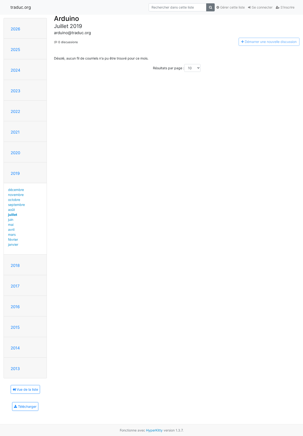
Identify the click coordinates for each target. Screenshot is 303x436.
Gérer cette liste (232, 7)
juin (10, 220)
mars (12, 234)
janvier (13, 244)
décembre (16, 190)
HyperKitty (154, 430)
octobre (14, 200)
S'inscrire (287, 7)
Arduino (66, 18)
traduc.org (20, 7)
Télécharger (26, 406)
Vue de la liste (27, 389)
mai (10, 225)
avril (11, 229)
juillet (12, 215)
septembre (16, 205)
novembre (16, 195)
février (13, 239)
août (11, 210)
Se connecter (261, 7)
